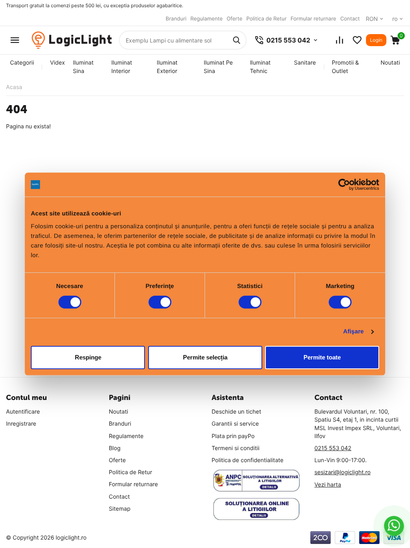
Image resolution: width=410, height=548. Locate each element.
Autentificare (23, 411)
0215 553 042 (332, 448)
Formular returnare (313, 19)
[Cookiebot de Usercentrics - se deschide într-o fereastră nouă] (344, 185)
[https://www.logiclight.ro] (72, 40)
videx (57, 62)
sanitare (305, 62)
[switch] (160, 302)
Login (376, 40)
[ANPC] (256, 481)
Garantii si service (235, 423)
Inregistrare (21, 423)
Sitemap (120, 508)
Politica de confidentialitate (248, 460)
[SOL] (256, 509)
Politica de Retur (266, 19)
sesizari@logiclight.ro (342, 472)
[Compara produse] (339, 40)
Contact (350, 19)
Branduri (176, 19)
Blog (115, 448)
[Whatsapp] (394, 526)
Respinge (88, 357)
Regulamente (207, 19)
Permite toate (322, 357)
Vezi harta (327, 484)
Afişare (353, 331)
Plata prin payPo (233, 436)
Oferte (234, 19)
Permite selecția (205, 357)
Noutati (390, 62)
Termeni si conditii (236, 448)
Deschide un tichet (236, 411)
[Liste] (357, 40)
